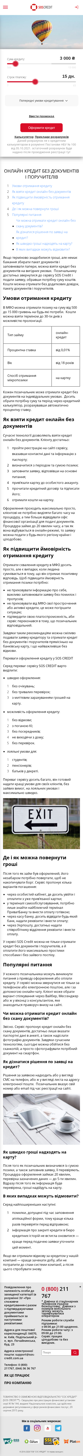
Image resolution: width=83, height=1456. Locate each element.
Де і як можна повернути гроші (35, 209)
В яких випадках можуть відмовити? (43, 249)
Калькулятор (24, 137)
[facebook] (27, 1428)
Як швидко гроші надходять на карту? (44, 243)
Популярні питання (26, 214)
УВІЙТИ (77, 7)
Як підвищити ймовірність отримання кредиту (41, 200)
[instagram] (37, 1428)
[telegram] (58, 1428)
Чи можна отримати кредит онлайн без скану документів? (46, 223)
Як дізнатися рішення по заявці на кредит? (41, 235)
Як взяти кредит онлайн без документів (41, 191)
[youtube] (48, 1428)
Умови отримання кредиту (32, 186)
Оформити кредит (41, 127)
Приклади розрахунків (52, 137)
